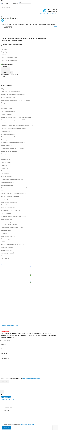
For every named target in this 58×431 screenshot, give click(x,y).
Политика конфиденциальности (10, 325)
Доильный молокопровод (8, 207)
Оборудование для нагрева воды (10, 89)
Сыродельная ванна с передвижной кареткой (14, 188)
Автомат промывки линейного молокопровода (14, 193)
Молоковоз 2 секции (6, 108)
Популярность (5, 49)
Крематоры (4, 233)
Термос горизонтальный (8, 137)
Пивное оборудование (7, 239)
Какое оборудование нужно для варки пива (42, 277)
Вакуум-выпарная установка (9, 151)
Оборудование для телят (8, 219)
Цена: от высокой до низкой (9, 60)
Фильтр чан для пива (7, 247)
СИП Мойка (4, 199)
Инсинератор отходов (7, 230)
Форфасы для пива (6, 250)
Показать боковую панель (10, 44)
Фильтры (19, 44)
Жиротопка (4, 165)
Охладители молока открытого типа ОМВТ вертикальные (17, 125)
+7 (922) (52, 11)
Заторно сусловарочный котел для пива (12, 244)
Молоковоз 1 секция (6, 105)
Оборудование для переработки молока (12, 148)
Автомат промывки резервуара (10, 196)
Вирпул (3, 241)
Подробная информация (7, 337)
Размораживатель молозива (9, 224)
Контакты (3, 312)
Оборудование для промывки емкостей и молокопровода (17, 190)
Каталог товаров (5, 307)
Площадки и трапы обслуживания (10, 171)
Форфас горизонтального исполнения (11, 256)
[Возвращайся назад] (3, 31)
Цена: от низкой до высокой (9, 57)
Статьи (3, 315)
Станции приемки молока (8, 134)
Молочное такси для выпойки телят (11, 222)
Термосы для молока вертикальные (11, 139)
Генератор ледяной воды (8, 111)
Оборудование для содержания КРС (11, 202)
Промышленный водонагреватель (10, 91)
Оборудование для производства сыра (12, 179)
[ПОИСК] (55, 7)
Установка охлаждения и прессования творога (14, 142)
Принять (17, 337)
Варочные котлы (5, 159)
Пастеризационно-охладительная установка (13, 128)
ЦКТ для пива (5, 258)
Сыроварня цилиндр (7, 185)
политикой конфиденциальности (31, 378)
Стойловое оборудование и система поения (13, 216)
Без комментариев (41, 272)
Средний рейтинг (6, 52)
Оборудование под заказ (8, 236)
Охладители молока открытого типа (11, 122)
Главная (3, 38)
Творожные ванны (6, 176)
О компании (4, 309)
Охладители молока (6, 114)
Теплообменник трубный (8, 97)
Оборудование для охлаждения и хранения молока (15, 100)
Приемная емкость (6, 131)
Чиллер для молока (6, 145)
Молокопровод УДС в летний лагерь (11, 210)
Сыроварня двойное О (7, 182)
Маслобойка (4, 168)
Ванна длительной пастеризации (10, 154)
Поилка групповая (6, 213)
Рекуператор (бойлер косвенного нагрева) (13, 94)
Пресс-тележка (5, 173)
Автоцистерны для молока (8, 103)
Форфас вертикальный (7, 253)
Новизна (3, 54)
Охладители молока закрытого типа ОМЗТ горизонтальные (17, 120)
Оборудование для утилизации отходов (12, 227)
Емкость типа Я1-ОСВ (7, 162)
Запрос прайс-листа (6, 318)
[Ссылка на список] (14, 281)
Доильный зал (5, 205)
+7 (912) (52, 10)
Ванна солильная (6, 156)
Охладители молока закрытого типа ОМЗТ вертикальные (17, 117)
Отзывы (3, 321)
